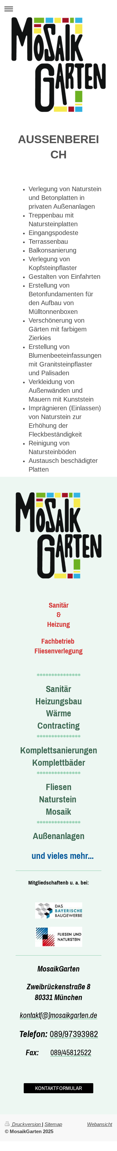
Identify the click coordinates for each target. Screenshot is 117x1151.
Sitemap (53, 1124)
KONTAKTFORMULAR (58, 1088)
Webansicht (99, 1124)
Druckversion (26, 1124)
